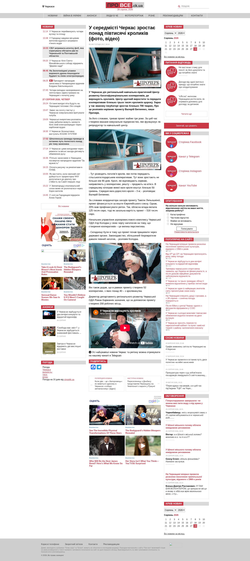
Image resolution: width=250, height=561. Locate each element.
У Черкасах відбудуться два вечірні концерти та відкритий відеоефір (69, 314)
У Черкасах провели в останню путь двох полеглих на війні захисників (186, 360)
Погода (47, 362)
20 (204, 46)
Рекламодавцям (173, 15)
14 (178, 46)
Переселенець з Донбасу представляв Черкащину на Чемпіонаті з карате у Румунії (141, 383)
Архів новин (174, 27)
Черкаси (49, 6)
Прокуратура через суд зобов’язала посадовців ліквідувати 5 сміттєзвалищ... (186, 373)
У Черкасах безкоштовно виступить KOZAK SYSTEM (63, 132)
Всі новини (63, 206)
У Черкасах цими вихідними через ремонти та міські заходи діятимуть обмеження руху (66, 151)
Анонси (91, 15)
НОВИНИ (48, 27)
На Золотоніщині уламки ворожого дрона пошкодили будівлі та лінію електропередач (66, 73)
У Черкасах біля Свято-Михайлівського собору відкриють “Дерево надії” (66, 63)
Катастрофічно (177, 214)
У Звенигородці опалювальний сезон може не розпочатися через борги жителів (66, 188)
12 (170, 46)
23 (174, 49)
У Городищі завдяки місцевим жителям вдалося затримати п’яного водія (64, 41)
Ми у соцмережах (177, 133)
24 (178, 49)
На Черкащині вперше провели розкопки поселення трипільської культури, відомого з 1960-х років (186, 246)
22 (170, 49)
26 (187, 49)
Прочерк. (94, 112)
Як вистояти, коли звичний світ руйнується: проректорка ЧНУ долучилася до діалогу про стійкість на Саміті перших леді (64, 178)
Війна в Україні (72, 15)
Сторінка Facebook (190, 142)
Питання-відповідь (178, 62)
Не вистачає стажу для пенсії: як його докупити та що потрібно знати (192, 70)
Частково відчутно (179, 217)
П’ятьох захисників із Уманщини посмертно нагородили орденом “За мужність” (66, 160)
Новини (52, 15)
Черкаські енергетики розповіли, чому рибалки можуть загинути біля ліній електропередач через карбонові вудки (65, 123)
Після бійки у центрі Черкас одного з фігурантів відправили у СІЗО (184, 306)
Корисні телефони (50, 544)
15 (183, 46)
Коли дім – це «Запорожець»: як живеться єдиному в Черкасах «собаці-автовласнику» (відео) (109, 385)
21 (166, 49)
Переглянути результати (186, 232)
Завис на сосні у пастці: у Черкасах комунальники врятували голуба (66, 113)
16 (187, 46)
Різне (151, 15)
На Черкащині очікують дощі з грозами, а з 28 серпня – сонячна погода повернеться (186, 298)
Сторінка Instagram (190, 171)
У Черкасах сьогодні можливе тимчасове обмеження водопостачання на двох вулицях (186, 315)
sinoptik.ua (69, 379)
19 (199, 46)
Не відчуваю (176, 224)
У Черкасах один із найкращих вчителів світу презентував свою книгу (185, 289)
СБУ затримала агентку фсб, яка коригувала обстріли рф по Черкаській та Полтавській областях (66, 52)
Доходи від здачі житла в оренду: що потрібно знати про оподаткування (192, 84)
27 (191, 49)
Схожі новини (175, 338)
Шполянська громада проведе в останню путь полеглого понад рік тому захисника (66, 141)
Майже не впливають (181, 221)
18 (195, 46)
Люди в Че (112, 15)
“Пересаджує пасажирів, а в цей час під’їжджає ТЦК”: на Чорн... (184, 387)
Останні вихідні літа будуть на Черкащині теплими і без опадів (64, 104)
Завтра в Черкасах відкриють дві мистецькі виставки (69, 346)
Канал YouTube (188, 185)
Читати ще (186, 114)
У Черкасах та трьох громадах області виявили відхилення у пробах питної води (186, 282)
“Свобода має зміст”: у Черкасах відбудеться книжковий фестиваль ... (69, 330)
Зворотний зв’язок (74, 544)
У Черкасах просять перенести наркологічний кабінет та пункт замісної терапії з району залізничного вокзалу (185, 325)
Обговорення (175, 396)
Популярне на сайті (179, 239)
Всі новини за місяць (174, 57)
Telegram (116, 355)
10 (204, 42)
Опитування (174, 201)
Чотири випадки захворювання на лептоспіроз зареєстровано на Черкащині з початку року (66, 93)
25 (183, 49)
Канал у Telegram (189, 156)
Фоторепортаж (134, 15)
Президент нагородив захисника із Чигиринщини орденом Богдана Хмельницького (66, 83)
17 (191, 46)
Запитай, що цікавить (186, 125)
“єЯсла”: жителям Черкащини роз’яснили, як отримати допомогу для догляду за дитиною (192, 100)
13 (174, 46)
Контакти (197, 15)
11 (166, 46)
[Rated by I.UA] (175, 546)
